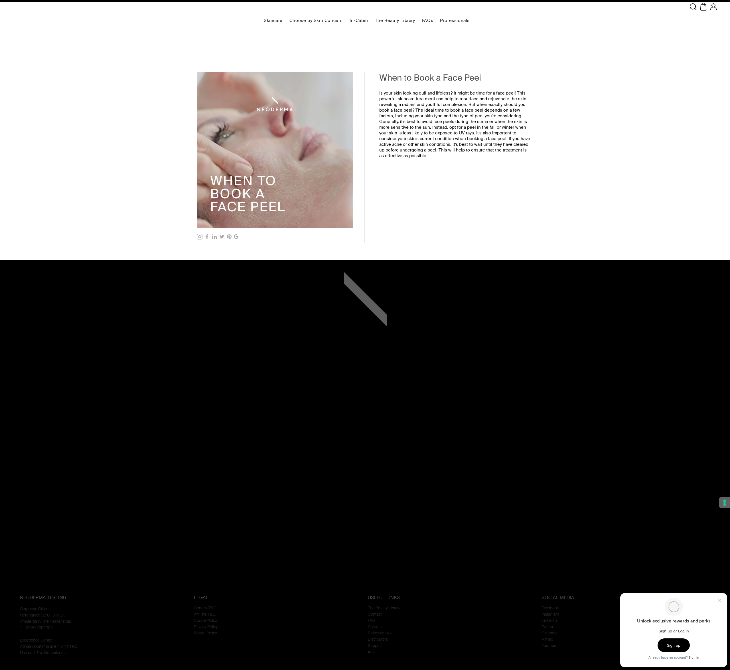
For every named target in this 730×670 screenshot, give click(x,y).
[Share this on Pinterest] (229, 236)
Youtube (549, 645)
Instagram (550, 614)
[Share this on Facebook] (207, 236)
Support (375, 645)
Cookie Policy (206, 620)
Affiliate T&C (205, 614)
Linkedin (549, 620)
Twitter (547, 626)
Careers (375, 626)
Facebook (550, 607)
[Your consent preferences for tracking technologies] (724, 502)
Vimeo (547, 639)
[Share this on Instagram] (199, 236)
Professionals (380, 633)
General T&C (205, 607)
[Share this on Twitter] (222, 236)
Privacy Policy (206, 626)
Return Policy (205, 633)
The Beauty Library (384, 607)
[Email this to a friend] (236, 236)
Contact (375, 614)
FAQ (371, 620)
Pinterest (549, 633)
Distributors (378, 639)
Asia (371, 651)
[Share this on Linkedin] (214, 236)
